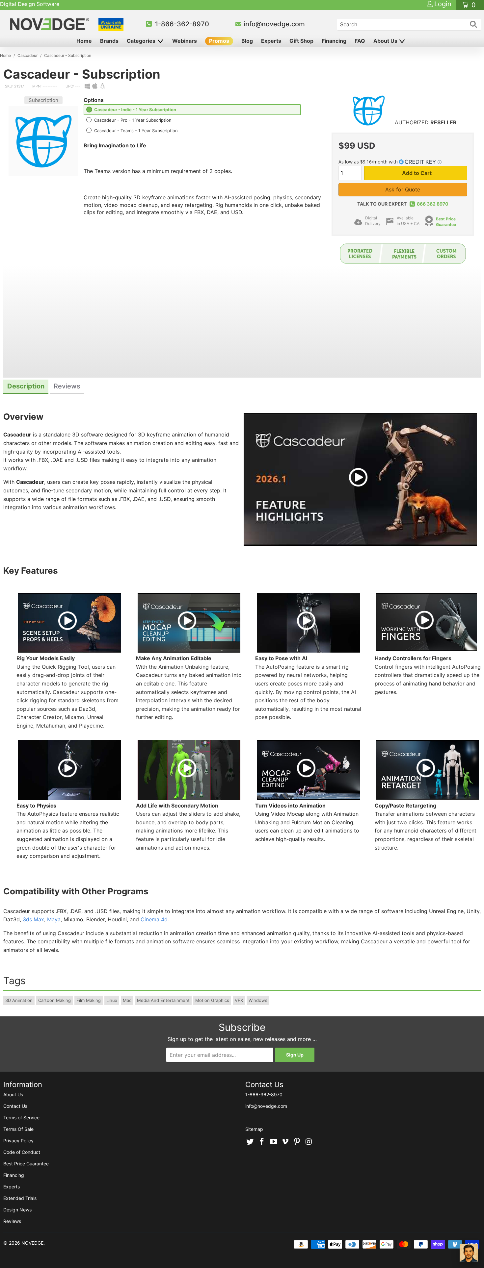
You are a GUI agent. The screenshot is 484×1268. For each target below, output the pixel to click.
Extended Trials (20, 1198)
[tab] (25, 387)
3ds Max (33, 919)
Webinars (184, 40)
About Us (386, 40)
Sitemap (254, 1129)
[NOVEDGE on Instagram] (309, 1142)
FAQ (360, 40)
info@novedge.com (274, 24)
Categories (142, 40)
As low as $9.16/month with (368, 162)
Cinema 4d (154, 919)
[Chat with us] (469, 1253)
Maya (54, 919)
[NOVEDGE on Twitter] (250, 1142)
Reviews (12, 1221)
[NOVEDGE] (50, 24)
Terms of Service (21, 1117)
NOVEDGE (32, 1243)
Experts (271, 40)
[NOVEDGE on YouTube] (274, 1142)
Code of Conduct (21, 1152)
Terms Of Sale (18, 1129)
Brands (109, 40)
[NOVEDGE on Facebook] (262, 1142)
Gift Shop (301, 40)
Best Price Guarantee (446, 221)
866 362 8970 (432, 204)
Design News (17, 1209)
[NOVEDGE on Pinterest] (297, 1142)
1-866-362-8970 (182, 24)
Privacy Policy (18, 1140)
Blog (247, 40)
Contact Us (15, 1106)
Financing (334, 40)
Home (84, 40)
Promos (219, 40)
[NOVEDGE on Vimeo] (285, 1142)
